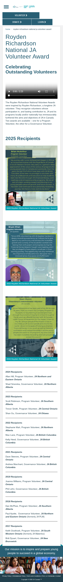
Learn (41, 22)
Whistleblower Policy (19, 576)
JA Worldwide (50, 576)
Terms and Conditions (34, 576)
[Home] (32, 7)
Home (8, 29)
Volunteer (20, 15)
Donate (16, 22)
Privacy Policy (6, 576)
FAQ (43, 576)
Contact (58, 576)
